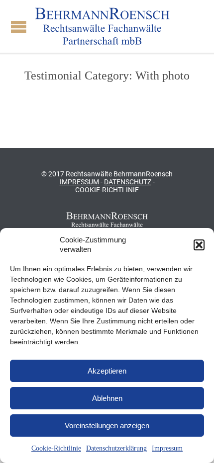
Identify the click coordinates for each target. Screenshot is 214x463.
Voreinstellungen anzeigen (107, 425)
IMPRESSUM (79, 182)
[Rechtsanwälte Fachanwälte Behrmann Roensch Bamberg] (102, 26)
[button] (199, 245)
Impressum (167, 448)
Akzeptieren (107, 371)
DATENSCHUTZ (127, 182)
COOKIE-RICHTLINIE (107, 190)
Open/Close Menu (18, 26)
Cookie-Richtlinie (56, 448)
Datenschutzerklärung (116, 448)
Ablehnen (107, 398)
